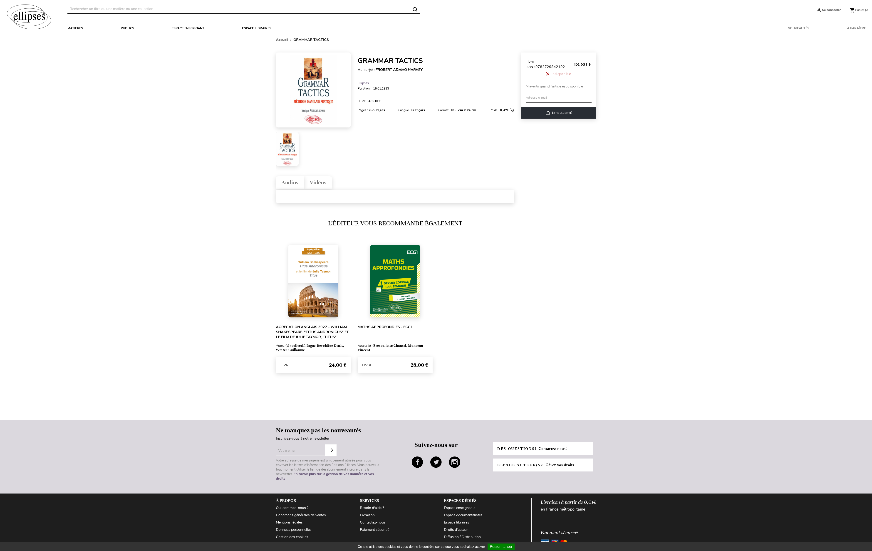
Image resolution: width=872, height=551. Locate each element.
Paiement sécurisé (374, 529)
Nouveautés (798, 28)
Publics (127, 28)
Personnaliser (501, 547)
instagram (454, 462)
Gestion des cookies (292, 536)
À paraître (856, 28)
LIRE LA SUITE (370, 101)
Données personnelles (294, 529)
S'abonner (331, 450)
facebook (417, 462)
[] (415, 9)
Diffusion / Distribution (462, 536)
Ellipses (363, 83)
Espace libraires (256, 28)
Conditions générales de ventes (301, 515)
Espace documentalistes (463, 515)
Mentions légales (289, 522)
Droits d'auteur (456, 529)
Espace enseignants (460, 507)
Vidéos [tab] (318, 182)
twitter (436, 462)
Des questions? (532, 448)
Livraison (367, 515)
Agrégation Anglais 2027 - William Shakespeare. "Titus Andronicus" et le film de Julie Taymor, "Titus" (312, 331)
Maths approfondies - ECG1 (385, 326)
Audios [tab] (290, 182)
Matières (75, 28)
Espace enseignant (188, 28)
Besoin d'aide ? (372, 507)
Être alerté (558, 113)
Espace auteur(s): (535, 465)
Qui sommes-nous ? (292, 507)
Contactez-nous (373, 522)
